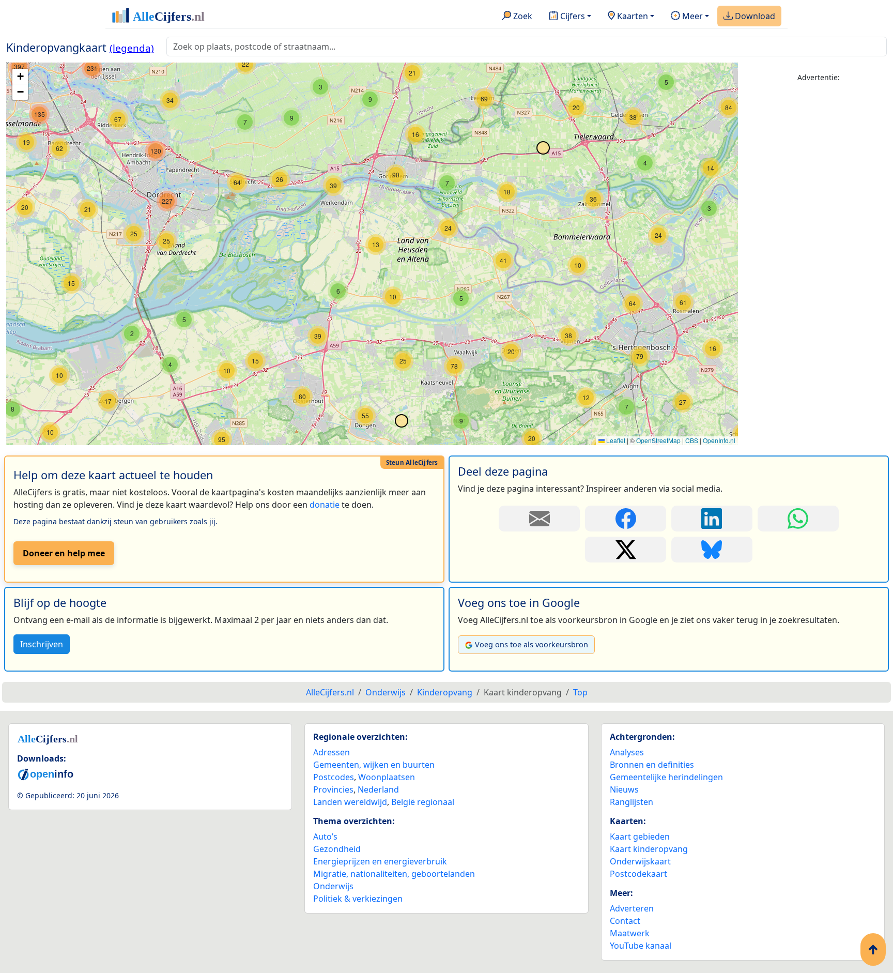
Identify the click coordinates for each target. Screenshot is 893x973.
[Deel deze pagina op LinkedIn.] (711, 518)
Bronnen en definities (652, 764)
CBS (691, 440)
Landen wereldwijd (350, 802)
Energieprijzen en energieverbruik (380, 861)
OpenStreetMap (658, 440)
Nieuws (624, 789)
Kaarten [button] (631, 16)
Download (754, 16)
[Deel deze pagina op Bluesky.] (711, 549)
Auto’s (325, 836)
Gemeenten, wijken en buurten (374, 764)
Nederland (378, 789)
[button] (577, 265)
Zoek (521, 16)
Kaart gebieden (640, 836)
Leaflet (615, 440)
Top (580, 692)
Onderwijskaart (640, 861)
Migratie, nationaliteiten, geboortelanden (394, 873)
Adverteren (632, 908)
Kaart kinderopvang (649, 849)
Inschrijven (41, 644)
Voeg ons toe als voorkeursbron (531, 644)
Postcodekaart (638, 873)
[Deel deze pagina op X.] (625, 549)
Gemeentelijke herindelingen (666, 777)
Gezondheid (337, 849)
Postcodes (333, 777)
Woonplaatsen (386, 777)
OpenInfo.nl (719, 440)
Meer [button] (691, 16)
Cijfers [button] (571, 16)
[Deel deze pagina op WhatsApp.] (798, 518)
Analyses (627, 752)
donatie (325, 504)
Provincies (333, 789)
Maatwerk (630, 933)
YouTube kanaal (640, 945)
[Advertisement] (819, 247)
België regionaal (422, 802)
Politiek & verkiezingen (358, 898)
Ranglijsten (631, 802)
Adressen (331, 752)
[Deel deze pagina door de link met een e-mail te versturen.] (539, 518)
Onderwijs (333, 886)
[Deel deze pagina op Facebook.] (625, 518)
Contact (625, 920)
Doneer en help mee (64, 553)
